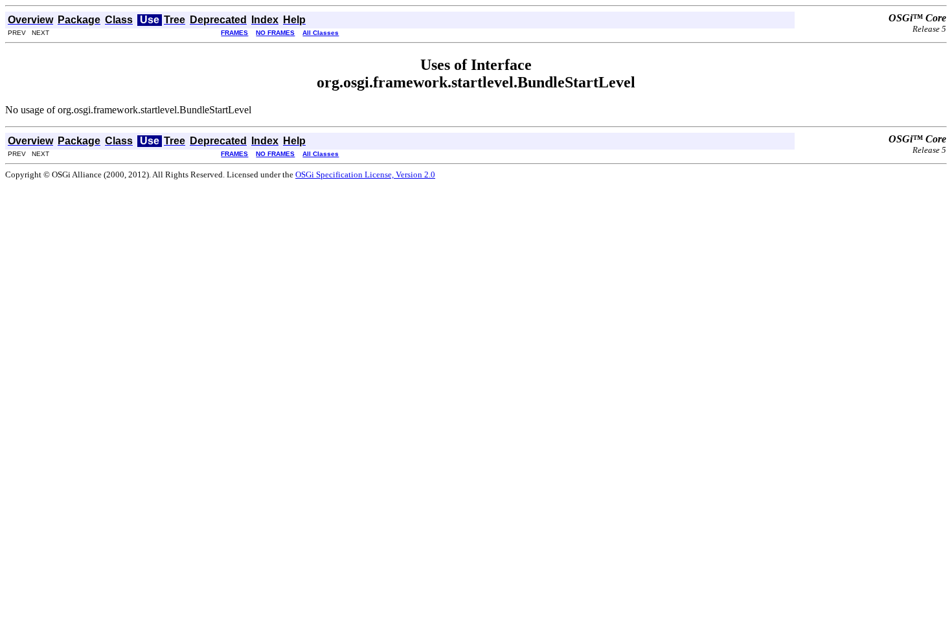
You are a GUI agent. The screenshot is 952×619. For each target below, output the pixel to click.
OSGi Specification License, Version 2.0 (365, 174)
